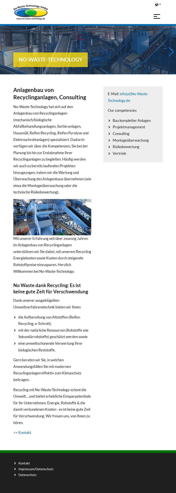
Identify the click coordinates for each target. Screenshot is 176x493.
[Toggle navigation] (157, 16)
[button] (158, 4)
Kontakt (24, 432)
